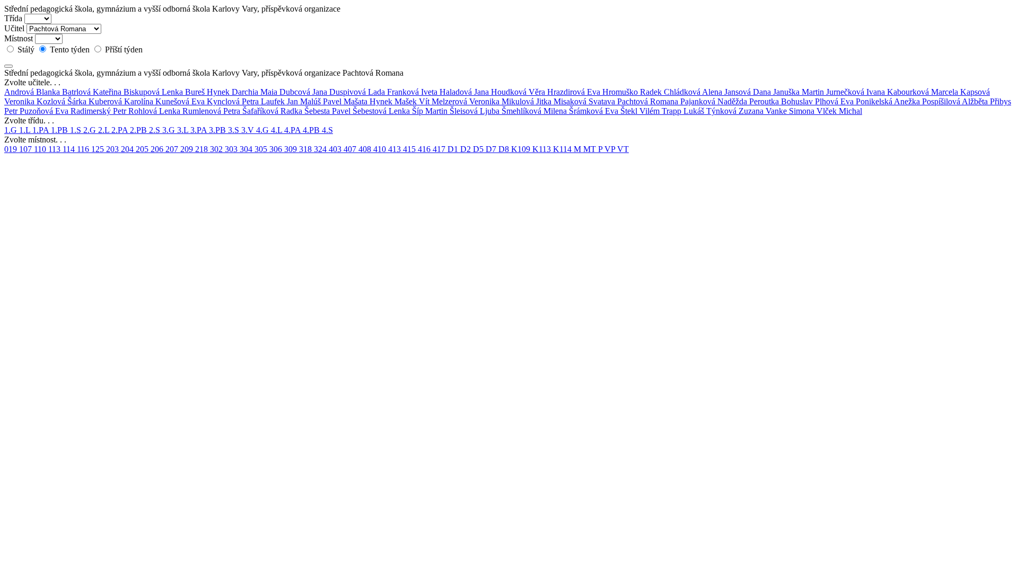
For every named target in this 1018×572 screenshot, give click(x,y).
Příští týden (123, 49)
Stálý (26, 49)
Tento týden (70, 49)
